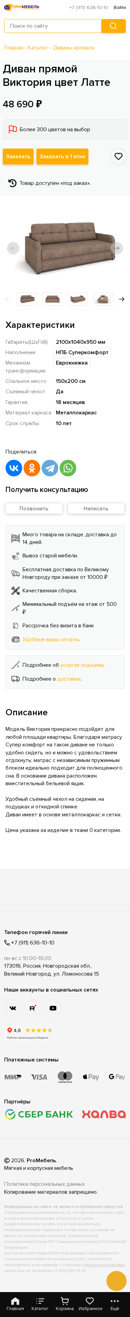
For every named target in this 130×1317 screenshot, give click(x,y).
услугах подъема (81, 665)
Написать (96, 508)
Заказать (18, 156)
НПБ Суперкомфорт (82, 352)
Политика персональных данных (44, 1184)
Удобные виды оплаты (51, 639)
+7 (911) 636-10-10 (88, 7)
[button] (13, 248)
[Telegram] (50, 468)
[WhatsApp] (68, 468)
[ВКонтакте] (14, 468)
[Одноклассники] (32, 468)
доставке (69, 678)
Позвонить (34, 508)
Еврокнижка (72, 362)
